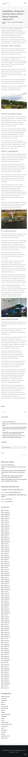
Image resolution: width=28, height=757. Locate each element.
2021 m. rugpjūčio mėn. (5, 557)
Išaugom (2, 718)
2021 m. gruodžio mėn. (5, 549)
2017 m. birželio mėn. (5, 656)
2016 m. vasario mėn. (5, 687)
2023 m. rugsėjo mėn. (5, 512)
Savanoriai (3, 704)
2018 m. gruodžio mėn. (5, 620)
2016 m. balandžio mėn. (5, 684)
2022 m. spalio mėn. (5, 530)
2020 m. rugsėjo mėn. (5, 579)
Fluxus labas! (3, 732)
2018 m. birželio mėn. (5, 632)
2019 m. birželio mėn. (5, 608)
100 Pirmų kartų (9, 499)
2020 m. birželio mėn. (5, 585)
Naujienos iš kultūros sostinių (6, 724)
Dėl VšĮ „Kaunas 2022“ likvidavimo (8, 421)
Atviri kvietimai (4, 730)
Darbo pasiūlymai (4, 726)
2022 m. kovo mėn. (4, 543)
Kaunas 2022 (3, 489)
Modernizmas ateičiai (5, 736)
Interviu (2, 728)
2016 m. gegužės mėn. (5, 682)
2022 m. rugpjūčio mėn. (5, 533)
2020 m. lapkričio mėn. (5, 575)
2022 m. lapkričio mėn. (5, 528)
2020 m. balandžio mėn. (5, 589)
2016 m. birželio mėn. (5, 680)
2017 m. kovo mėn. (4, 662)
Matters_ (2, 702)
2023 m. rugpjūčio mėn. (5, 514)
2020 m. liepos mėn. (5, 583)
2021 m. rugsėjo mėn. (5, 555)
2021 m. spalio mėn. (5, 553)
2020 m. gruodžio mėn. (5, 573)
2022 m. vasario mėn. (5, 545)
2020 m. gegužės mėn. (5, 587)
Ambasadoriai (4, 716)
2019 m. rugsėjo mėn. (5, 603)
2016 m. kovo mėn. (4, 685)
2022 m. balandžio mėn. (5, 541)
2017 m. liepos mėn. (5, 654)
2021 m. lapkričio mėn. (5, 551)
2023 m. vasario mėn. (5, 522)
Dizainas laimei (4, 700)
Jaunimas (3, 734)
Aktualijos (10, 22)
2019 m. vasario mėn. (5, 616)
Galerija (2, 720)
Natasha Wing (4, 494)
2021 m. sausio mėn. (5, 571)
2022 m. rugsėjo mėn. (5, 531)
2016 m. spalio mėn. (5, 672)
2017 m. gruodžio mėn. (5, 644)
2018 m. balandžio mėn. (5, 636)
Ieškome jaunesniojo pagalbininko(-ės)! (15, 489)
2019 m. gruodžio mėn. (5, 597)
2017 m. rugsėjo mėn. (5, 650)
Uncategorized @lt (4, 708)
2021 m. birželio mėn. (5, 561)
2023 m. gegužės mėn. (5, 518)
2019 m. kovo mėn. (4, 614)
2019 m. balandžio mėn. (5, 612)
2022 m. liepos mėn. (5, 535)
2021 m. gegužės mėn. (5, 563)
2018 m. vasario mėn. (5, 640)
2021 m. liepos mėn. (5, 559)
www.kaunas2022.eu (6, 398)
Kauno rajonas (16, 22)
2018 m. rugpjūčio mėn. (5, 628)
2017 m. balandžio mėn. (5, 660)
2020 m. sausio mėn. (5, 595)
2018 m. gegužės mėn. (5, 634)
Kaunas (2, 499)
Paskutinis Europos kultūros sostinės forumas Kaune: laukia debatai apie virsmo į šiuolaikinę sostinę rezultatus (13, 436)
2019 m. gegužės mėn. (5, 610)
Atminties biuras (4, 738)
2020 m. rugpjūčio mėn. (5, 581)
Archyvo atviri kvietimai (5, 714)
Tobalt (16, 752)
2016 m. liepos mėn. (5, 678)
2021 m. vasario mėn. (5, 569)
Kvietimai (3, 710)
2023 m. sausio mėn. (5, 524)
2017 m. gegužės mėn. (5, 658)
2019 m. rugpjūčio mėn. (5, 605)
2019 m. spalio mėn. (5, 601)
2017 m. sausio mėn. (5, 666)
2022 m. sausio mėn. (5, 547)
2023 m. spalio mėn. (5, 510)
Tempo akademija (4, 706)
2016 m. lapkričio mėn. (5, 670)
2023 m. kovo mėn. (5, 520)
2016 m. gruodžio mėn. (5, 668)
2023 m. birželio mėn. (5, 516)
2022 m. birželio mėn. (5, 537)
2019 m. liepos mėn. (5, 606)
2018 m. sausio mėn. (5, 642)
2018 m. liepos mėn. (5, 630)
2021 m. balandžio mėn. (5, 565)
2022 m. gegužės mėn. (5, 539)
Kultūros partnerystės (5, 696)
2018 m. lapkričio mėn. (5, 622)
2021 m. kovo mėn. (4, 567)
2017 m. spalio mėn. (5, 648)
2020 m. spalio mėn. (5, 577)
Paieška (2, 453)
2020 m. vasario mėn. (5, 593)
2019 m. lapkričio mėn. (5, 599)
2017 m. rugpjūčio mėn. (5, 652)
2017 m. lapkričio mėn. (5, 646)
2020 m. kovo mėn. (5, 591)
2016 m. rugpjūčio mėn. (5, 676)
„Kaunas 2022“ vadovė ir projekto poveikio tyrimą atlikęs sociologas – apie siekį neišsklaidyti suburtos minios (13, 433)
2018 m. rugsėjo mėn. (5, 626)
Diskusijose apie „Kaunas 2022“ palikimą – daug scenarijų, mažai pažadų (14, 424)
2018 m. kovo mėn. (4, 638)
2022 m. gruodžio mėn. (5, 526)
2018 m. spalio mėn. (5, 624)
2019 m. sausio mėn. (5, 618)
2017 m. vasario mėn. (5, 664)
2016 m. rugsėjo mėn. (5, 674)
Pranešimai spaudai (5, 722)
